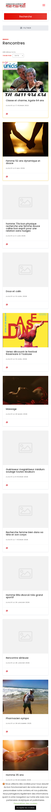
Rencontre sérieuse (17, 657)
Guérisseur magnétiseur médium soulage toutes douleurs (25, 470)
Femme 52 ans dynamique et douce (23, 162)
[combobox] (18, 55)
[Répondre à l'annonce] (7, 114)
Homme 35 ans (15, 774)
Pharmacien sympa (17, 718)
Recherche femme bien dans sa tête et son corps (24, 533)
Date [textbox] (17, 55)
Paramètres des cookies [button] (25, 803)
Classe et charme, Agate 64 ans (25, 100)
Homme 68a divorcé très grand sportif (24, 596)
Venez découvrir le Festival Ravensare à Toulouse (21, 353)
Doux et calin (13, 291)
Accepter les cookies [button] (25, 807)
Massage (11, 409)
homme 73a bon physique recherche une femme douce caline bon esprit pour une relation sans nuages (23, 227)
